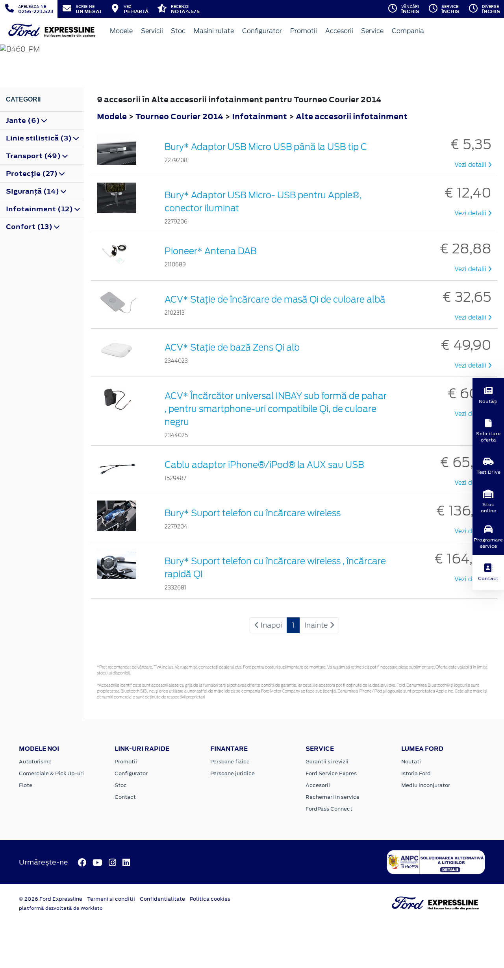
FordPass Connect (329, 809)
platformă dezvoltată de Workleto (61, 908)
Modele (121, 31)
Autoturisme (35, 761)
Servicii (152, 31)
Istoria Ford (416, 773)
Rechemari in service (332, 797)
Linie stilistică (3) (39, 138)
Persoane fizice (230, 761)
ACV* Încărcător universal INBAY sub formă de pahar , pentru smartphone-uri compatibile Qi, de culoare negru (276, 409)
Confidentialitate (162, 899)
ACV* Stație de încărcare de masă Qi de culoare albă (275, 299)
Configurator (262, 31)
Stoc (178, 31)
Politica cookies (210, 899)
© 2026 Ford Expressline (50, 899)
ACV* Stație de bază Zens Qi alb (232, 347)
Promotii (303, 31)
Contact (125, 797)
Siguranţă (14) (33, 191)
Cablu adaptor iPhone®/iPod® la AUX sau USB (264, 465)
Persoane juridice (232, 773)
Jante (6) (23, 120)
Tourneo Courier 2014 (179, 116)
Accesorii (339, 31)
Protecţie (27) (32, 173)
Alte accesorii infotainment (352, 116)
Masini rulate (214, 31)
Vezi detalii (471, 164)
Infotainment (260, 116)
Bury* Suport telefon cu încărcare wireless (253, 513)
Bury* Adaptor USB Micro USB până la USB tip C (266, 147)
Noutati (411, 761)
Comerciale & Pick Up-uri (51, 773)
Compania (408, 31)
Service (372, 31)
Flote (25, 785)
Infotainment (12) (40, 209)
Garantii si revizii (327, 761)
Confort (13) (30, 226)
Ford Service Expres (331, 773)
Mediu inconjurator (425, 785)
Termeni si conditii (111, 899)
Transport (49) (34, 156)
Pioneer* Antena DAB (210, 251)
